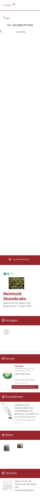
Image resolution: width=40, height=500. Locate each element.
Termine (11, 473)
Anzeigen (11, 320)
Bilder (9, 435)
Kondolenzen (14, 397)
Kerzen (10, 358)
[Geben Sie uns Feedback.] (14, 5)
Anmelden (7, 5)
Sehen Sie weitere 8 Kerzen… (25, 387)
